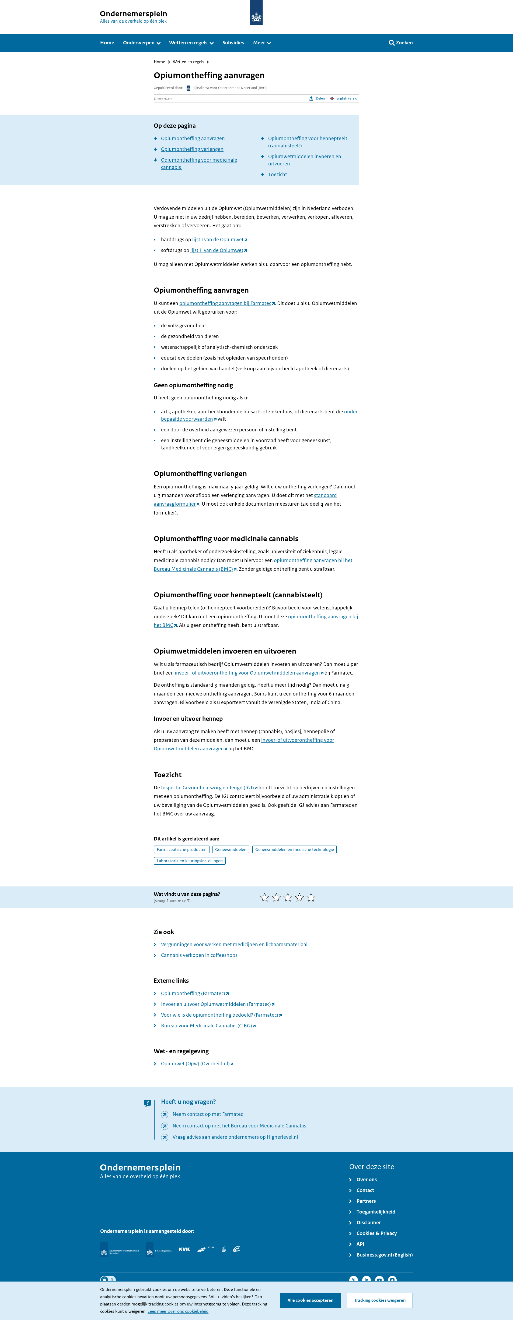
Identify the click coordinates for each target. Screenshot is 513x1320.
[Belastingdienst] (159, 1249)
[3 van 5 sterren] (289, 897)
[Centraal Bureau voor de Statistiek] (224, 1249)
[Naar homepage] (256, 12)
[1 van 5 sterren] (266, 897)
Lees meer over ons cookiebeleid (178, 1311)
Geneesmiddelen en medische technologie (294, 849)
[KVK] (184, 1249)
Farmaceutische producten (182, 849)
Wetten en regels (188, 62)
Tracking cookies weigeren (380, 1300)
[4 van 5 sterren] (300, 897)
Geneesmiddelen (230, 849)
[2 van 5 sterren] (277, 897)
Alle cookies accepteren (310, 1300)
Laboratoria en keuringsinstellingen (190, 861)
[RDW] (206, 1249)
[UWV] (236, 1249)
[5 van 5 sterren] (312, 897)
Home (159, 62)
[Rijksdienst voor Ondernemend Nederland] (119, 1249)
